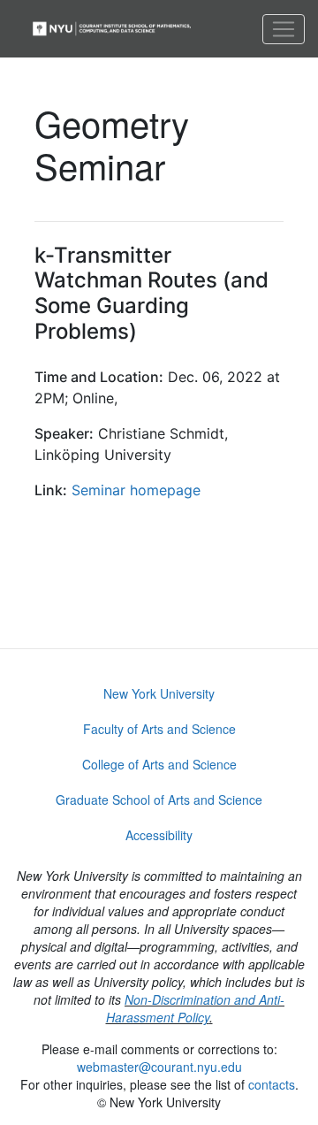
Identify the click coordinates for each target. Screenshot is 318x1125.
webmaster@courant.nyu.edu (159, 1066)
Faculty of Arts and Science (159, 729)
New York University (159, 693)
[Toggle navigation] (283, 29)
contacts (271, 1084)
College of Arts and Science (159, 764)
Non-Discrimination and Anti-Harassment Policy (195, 1008)
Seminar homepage (136, 490)
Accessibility (159, 835)
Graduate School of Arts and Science (159, 799)
